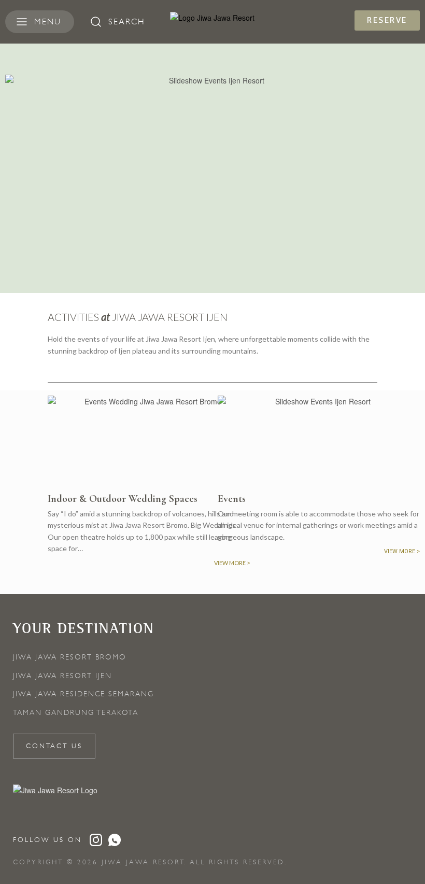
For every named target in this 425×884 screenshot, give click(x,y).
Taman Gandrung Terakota (75, 712)
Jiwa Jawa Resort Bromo (69, 657)
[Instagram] (96, 840)
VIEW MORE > (402, 551)
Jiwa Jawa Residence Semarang (83, 694)
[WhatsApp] (114, 840)
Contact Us (54, 746)
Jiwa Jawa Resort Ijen (62, 675)
